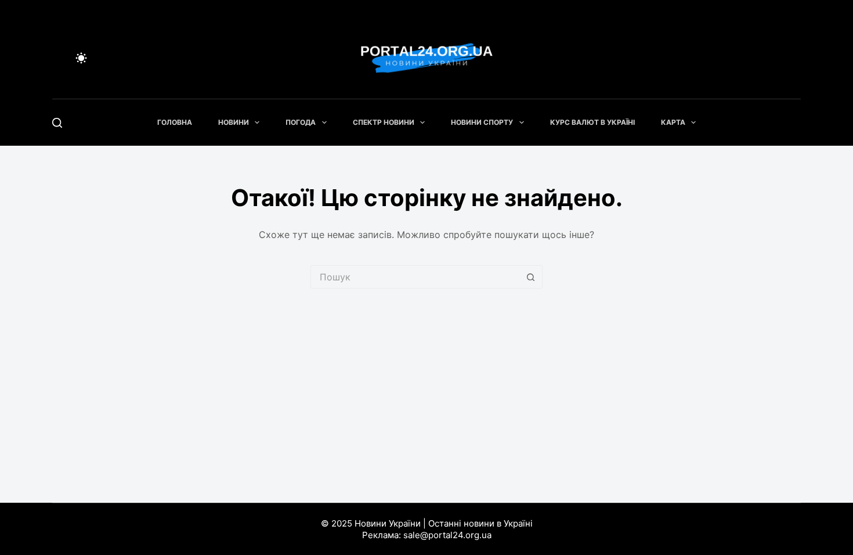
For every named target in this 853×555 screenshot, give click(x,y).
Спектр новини (383, 122)
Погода (300, 122)
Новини (233, 122)
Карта (673, 122)
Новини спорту (482, 122)
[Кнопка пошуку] (531, 277)
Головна (174, 122)
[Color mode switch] (81, 58)
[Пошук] (57, 123)
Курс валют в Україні (592, 122)
